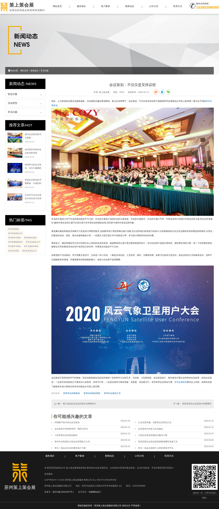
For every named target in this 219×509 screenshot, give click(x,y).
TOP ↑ (205, 498)
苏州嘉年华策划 (14, 246)
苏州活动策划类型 (92, 393)
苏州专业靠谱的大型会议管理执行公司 (72, 441)
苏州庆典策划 (13, 229)
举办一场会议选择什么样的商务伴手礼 (156, 448)
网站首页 (57, 6)
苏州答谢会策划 (30, 238)
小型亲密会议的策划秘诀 (66, 435)
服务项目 (81, 6)
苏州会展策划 (180, 382)
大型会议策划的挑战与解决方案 (152, 435)
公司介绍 (153, 6)
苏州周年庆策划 (14, 238)
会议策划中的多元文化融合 (150, 429)
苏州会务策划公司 (29, 251)
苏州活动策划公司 (33, 242)
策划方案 (12, 94)
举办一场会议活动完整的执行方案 (70, 448)
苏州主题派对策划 (31, 246)
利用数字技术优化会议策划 (67, 422)
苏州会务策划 (13, 251)
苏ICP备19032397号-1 (63, 492)
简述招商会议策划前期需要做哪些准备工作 (158, 441)
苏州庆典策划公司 (15, 233)
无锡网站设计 (94, 492)
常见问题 (44, 71)
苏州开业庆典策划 (71, 393)
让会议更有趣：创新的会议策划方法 (154, 422)
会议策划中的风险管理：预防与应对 (71, 429)
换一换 (39, 230)
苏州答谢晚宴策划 (15, 242)
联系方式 (177, 6)
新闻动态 (129, 6)
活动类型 (12, 103)
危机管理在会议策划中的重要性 (196, 403)
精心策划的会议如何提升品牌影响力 (79, 403)
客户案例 (105, 6)
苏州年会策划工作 (112, 393)
